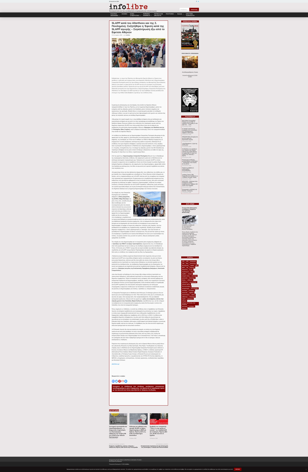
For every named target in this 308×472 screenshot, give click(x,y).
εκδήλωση (190, 280)
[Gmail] (122, 380)
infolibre (128, 35)
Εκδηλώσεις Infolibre (190, 21)
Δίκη (187, 263)
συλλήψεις (191, 306)
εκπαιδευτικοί (193, 282)
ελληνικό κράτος (186, 284)
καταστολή (184, 292)
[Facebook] (196, 1)
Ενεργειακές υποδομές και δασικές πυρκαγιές (189, 190)
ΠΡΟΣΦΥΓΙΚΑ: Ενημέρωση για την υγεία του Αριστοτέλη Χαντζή (190, 138)
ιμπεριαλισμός (185, 288)
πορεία (184, 298)
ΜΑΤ (197, 265)
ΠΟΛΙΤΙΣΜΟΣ (170, 14)
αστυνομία (194, 275)
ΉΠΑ (183, 261)
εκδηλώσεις (185, 282)
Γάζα (183, 263)
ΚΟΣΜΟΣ (124, 14)
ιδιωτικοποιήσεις (186, 286)
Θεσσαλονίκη (185, 265)
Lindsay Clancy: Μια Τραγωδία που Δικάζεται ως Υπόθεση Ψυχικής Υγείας (190, 176)
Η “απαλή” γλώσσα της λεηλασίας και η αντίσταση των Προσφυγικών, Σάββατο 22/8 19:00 (189, 131)
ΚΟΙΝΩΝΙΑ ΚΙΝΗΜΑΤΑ (146, 14)
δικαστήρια (192, 278)
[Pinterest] (119, 380)
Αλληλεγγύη (193, 261)
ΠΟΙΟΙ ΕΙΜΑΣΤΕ (186, 53)
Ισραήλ (192, 265)
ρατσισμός (184, 306)
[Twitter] (198, 1)
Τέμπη (192, 271)
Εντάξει (237, 469)
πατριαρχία (192, 296)
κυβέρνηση (185, 296)
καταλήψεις (191, 290)
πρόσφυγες (190, 298)
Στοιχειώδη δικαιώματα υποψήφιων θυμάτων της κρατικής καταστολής (189, 210)
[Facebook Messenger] (125, 380)
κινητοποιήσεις (186, 294)
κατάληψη (184, 290)
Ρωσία (191, 269)
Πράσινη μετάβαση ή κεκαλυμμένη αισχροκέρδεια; (188, 169)
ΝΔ (187, 267)
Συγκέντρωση (185, 271)
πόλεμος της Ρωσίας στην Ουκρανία (188, 303)
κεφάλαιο (191, 292)
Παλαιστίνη (185, 269)
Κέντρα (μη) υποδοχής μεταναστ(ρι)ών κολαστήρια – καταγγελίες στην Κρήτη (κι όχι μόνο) (190, 162)
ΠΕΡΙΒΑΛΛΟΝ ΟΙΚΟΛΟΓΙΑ (158, 14)
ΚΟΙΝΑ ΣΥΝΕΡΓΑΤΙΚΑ (134, 14)
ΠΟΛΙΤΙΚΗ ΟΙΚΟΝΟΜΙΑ (114, 14)
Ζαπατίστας (193, 263)
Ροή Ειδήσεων (190, 116)
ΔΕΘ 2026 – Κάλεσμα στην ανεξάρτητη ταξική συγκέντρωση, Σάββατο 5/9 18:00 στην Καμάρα (189, 183)
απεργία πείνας (186, 275)
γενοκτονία (184, 278)
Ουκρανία (192, 267)
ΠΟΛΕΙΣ (179, 14)
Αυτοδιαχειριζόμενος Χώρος (190, 72)
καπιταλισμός (194, 288)
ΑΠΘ (187, 261)
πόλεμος (184, 301)
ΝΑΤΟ (183, 267)
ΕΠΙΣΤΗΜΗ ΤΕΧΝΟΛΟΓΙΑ (190, 14)
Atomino (119, 461)
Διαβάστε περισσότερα (189, 245)
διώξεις (184, 280)
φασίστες (184, 308)
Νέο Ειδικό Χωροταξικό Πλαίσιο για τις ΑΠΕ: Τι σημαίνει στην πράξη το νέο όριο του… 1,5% (190, 122)
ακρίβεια (184, 273)
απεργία (190, 273)
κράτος (193, 294)
